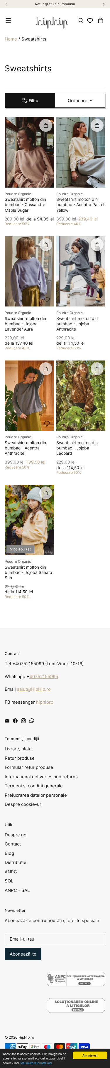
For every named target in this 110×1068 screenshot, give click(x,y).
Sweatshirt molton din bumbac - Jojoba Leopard (77, 448)
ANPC (11, 872)
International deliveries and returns (41, 776)
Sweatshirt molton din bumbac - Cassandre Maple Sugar (25, 204)
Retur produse (20, 758)
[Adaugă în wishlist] (47, 180)
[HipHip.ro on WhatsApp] (32, 721)
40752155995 (43, 676)
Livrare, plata (18, 749)
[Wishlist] (91, 20)
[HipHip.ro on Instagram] (23, 721)
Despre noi (16, 835)
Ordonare (77, 100)
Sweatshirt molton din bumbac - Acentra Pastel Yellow (80, 204)
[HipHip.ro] (52, 20)
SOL (9, 881)
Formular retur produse (29, 767)
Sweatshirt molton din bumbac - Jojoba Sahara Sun (28, 572)
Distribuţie (15, 862)
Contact (13, 844)
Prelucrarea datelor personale (36, 795)
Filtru (33, 100)
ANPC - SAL (17, 890)
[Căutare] (81, 20)
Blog (9, 853)
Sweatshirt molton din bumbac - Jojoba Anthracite (77, 323)
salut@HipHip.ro (34, 689)
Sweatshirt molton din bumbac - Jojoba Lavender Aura (25, 323)
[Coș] (101, 20)
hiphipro (44, 702)
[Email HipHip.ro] (7, 721)
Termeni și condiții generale (34, 786)
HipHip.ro (26, 1037)
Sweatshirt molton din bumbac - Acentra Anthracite (25, 448)
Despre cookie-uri (24, 804)
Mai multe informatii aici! (37, 1063)
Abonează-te (23, 954)
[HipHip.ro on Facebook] (15, 721)
